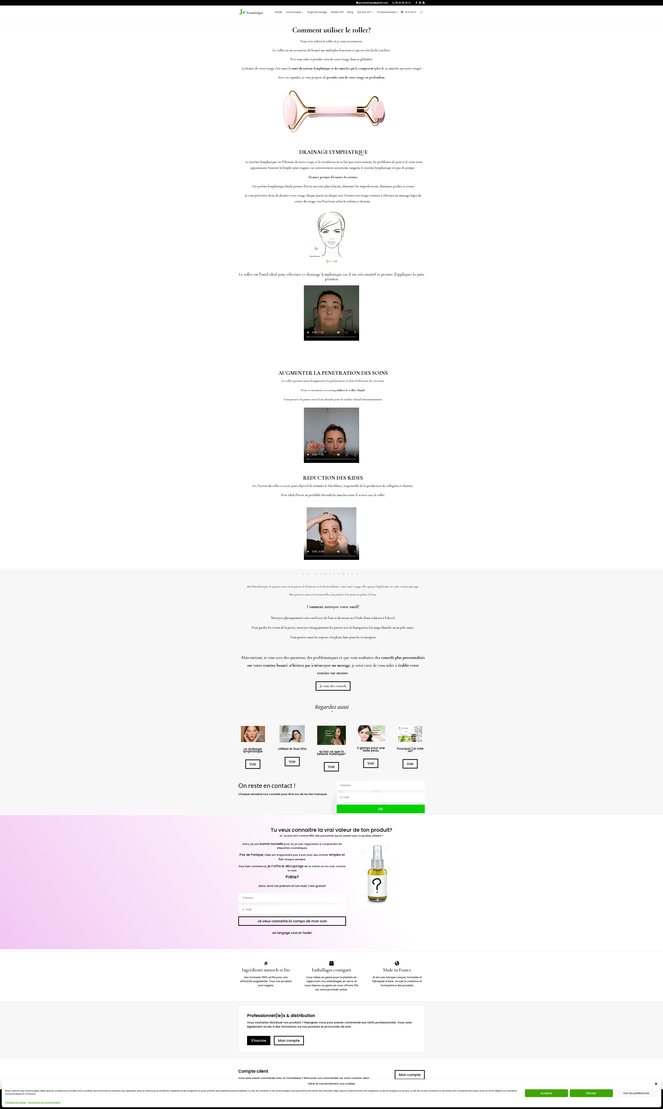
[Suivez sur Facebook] (416, 3)
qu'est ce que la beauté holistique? (331, 752)
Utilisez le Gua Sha (292, 749)
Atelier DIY (337, 12)
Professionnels (386, 12)
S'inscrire (258, 1040)
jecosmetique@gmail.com (373, 2)
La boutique (293, 12)
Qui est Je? (364, 12)
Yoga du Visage (317, 12)
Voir (252, 764)
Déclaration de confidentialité (44, 1102)
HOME (278, 12)
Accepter (546, 1093)
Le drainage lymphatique (253, 750)
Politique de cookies (15, 1102)
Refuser (591, 1093)
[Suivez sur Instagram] (420, 3)
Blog (350, 12)
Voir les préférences (636, 1093)
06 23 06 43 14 (403, 2)
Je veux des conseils (333, 686)
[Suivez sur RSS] (423, 3)
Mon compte (289, 1040)
